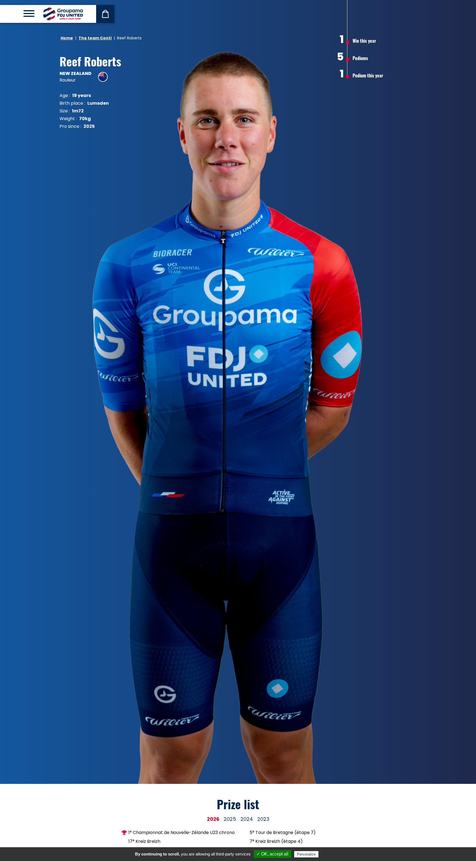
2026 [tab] (213, 819)
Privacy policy (333, 854)
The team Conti (95, 38)
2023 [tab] (263, 819)
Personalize (306, 854)
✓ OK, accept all (272, 854)
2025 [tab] (230, 819)
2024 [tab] (246, 819)
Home (67, 38)
